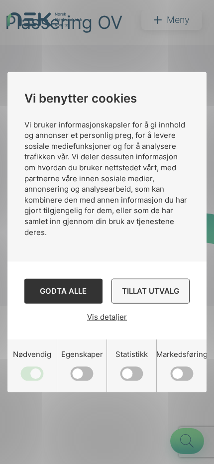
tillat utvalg (150, 290)
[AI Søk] (187, 441)
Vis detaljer (107, 317)
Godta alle (63, 290)
